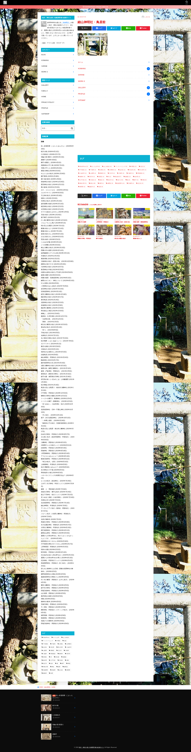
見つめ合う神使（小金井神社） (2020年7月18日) (57, 497)
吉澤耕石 (112, 170)
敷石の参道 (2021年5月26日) (51, 346)
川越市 (131, 173)
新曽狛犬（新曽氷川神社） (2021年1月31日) (56, 374)
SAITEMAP (45, 114)
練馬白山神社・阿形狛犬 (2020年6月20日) (55, 533)
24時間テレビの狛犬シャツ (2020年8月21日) (56, 445)
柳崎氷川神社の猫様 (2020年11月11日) (54, 396)
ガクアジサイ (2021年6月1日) (51, 343)
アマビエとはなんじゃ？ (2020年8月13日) (55, 456)
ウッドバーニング (121, 166)
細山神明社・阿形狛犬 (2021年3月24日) (54, 357)
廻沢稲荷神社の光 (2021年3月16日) (53, 363)
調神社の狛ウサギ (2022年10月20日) (53, 264)
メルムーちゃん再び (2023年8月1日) (53, 223)
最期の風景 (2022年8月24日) (51, 275)
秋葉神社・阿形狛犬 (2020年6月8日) (53, 618)
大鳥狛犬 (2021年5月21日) (50, 349)
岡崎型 (102, 173)
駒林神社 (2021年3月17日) (50, 360)
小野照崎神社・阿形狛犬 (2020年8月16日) (55, 453)
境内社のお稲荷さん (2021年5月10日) (54, 352)
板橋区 (128, 176)
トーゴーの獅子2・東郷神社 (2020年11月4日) (56, 398)
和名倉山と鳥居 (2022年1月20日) (52, 310)
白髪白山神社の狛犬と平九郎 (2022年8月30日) (57, 272)
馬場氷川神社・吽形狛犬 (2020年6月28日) (55, 522)
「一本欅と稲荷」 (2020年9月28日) (53, 420)
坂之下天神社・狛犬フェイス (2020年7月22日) (57, 494)
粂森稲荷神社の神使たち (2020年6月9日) (55, 577)
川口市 (112, 173)
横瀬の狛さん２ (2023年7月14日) (52, 228)
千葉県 (93, 170)
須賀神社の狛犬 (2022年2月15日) (52, 302)
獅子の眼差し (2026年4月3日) (51, 162)
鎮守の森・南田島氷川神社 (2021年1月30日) (56, 376)
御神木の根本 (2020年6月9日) (51, 601)
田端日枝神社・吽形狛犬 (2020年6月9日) (55, 590)
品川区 (122, 170)
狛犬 (120, 180)
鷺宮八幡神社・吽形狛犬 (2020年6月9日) (55, 585)
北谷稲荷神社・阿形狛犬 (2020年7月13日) (55, 503)
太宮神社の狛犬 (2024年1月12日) (52, 209)
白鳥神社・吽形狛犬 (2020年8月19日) (54, 448)
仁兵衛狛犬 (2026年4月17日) (51, 154)
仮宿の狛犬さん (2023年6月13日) (52, 234)
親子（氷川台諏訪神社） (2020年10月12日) (56, 417)
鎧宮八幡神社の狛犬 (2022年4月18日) (54, 294)
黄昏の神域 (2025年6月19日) (51, 171)
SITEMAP (81, 100)
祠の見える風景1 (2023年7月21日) (52, 225)
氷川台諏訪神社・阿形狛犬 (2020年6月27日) (56, 525)
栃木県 (137, 176)
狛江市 (111, 180)
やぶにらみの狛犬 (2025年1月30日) (53, 173)
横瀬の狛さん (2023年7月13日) (51, 231)
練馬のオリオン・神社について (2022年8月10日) (57, 280)
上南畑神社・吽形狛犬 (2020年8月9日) (54, 464)
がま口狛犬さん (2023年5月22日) (52, 236)
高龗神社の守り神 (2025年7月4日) (52, 165)
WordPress (84, 166)
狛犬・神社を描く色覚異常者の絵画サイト (91, 747)
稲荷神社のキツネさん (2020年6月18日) (54, 541)
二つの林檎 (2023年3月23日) (51, 245)
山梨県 (93, 173)
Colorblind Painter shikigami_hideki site (96, 7)
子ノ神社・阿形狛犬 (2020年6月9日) (53, 607)
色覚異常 (120, 183)
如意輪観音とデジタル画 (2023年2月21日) (55, 253)
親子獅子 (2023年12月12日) (50, 217)
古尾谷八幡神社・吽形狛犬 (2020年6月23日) (56, 527)
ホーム (80, 62)
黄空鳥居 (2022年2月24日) (50, 300)
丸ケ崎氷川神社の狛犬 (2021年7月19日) (54, 338)
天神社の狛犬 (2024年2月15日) (51, 201)
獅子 (136, 180)
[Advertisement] (114, 129)
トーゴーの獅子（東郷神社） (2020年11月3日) (57, 401)
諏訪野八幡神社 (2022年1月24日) (52, 308)
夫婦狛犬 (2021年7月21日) (50, 335)
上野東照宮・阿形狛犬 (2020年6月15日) (54, 546)
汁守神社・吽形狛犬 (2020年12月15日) (54, 393)
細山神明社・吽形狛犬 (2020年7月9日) (54, 505)
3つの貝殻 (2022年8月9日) (50, 283)
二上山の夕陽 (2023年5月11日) (51, 242)
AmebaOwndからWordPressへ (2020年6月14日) (57, 555)
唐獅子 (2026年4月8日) (49, 160)
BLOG (43, 54)
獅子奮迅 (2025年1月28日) (50, 176)
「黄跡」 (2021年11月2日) (50, 321)
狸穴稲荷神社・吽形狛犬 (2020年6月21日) (55, 530)
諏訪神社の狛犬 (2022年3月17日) (52, 297)
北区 (142, 166)
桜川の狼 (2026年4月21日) (50, 151)
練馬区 (110, 183)
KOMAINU (82, 68)
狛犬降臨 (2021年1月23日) (50, 385)
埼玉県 (132, 170)
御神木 (82, 176)
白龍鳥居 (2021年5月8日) (49, 354)
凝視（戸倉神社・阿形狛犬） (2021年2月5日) (56, 371)
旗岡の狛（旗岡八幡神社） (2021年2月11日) (56, 368)
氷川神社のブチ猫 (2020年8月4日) (52, 470)
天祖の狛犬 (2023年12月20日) (51, 214)
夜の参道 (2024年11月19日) (50, 187)
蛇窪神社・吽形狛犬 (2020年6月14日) (54, 552)
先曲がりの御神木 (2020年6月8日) (52, 621)
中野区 (134, 166)
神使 (144, 180)
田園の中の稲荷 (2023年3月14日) (52, 250)
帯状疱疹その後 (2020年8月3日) (52, 472)
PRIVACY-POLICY (47, 102)
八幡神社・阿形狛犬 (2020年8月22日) (54, 442)
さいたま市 (96, 166)
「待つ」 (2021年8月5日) (49, 330)
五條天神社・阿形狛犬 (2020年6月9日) (54, 604)
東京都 (118, 176)
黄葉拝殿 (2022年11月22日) (50, 258)
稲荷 (101, 183)
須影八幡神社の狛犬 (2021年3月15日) (54, 365)
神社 (92, 183)
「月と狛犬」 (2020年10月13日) (52, 415)
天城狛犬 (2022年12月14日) (50, 256)
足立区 (140, 183)
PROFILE (81, 94)
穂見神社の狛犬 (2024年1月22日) (52, 206)
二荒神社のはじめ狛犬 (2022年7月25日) (54, 286)
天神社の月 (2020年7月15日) (51, 500)
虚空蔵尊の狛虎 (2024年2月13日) (52, 204)
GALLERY (82, 87)
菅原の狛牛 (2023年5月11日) (50, 239)
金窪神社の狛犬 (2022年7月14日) (52, 289)
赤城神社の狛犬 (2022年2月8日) (52, 305)
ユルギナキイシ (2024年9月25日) (52, 192)
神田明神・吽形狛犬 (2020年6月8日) (53, 615)
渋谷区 (93, 180)
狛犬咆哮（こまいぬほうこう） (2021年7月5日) (57, 341)
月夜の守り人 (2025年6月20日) (51, 168)
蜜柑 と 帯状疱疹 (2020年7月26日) (54, 489)
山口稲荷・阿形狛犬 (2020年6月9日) (53, 593)
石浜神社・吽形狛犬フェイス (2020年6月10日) (57, 560)
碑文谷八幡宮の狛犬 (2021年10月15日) (54, 324)
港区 (102, 180)
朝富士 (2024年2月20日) (49, 198)
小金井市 (83, 173)
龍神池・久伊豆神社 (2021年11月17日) (54, 316)
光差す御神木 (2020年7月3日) (51, 519)
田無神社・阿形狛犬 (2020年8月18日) (54, 450)
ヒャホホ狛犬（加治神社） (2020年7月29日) (56, 481)
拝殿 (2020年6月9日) (48, 599)
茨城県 (131, 183)
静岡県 (82, 186)
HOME (43, 96)
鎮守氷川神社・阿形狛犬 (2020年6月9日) (55, 588)
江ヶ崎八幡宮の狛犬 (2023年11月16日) (54, 220)
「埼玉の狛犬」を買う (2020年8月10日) (54, 461)
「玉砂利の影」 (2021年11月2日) (52, 319)
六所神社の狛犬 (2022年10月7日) (52, 267)
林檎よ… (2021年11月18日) (50, 313)
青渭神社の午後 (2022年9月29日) (52, 269)
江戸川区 (83, 180)
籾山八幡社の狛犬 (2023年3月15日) (53, 247)
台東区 (102, 170)
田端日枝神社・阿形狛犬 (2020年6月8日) (55, 623)
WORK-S (81, 81)
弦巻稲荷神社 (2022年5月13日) (51, 291)
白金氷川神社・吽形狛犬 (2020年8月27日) (55, 434)
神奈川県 (83, 183)
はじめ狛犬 (108, 166)
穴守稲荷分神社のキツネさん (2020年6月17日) (57, 544)
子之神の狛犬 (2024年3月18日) (51, 195)
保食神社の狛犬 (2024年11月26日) (52, 181)
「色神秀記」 (65, 22)
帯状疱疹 (140, 173)
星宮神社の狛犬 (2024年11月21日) (52, 184)
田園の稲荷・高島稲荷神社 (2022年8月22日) (56, 278)
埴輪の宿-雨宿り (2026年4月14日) (52, 157)
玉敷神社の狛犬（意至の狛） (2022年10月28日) (57, 261)
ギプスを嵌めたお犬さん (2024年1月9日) (55, 212)
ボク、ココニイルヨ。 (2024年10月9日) (54, 190)
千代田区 (83, 170)
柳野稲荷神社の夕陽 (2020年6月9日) (53, 574)
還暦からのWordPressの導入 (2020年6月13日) (57, 557)
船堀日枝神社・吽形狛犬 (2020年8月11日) (55, 459)
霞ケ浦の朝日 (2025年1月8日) (51, 179)
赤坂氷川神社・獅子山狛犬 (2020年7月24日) (56, 492)
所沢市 (92, 176)
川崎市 (121, 173)
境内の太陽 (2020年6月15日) (51, 549)
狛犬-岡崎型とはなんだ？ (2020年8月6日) (55, 467)
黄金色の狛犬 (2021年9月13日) (51, 327)
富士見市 (142, 170)
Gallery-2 (44, 91)
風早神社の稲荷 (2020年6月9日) (52, 596)
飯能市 (92, 186)
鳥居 (101, 186)
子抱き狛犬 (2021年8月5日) (50, 332)
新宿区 (101, 176)
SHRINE (81, 75)
